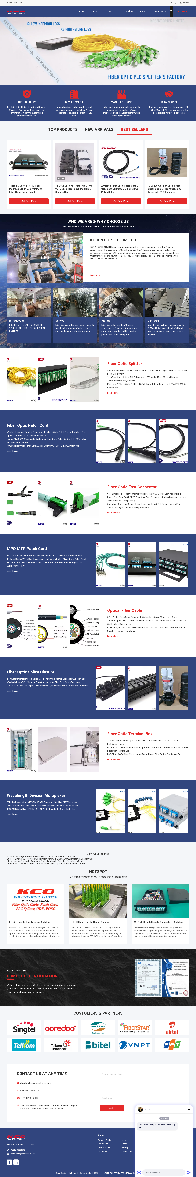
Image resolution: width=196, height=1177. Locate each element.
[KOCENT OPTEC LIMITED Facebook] (172, 3)
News (124, 1140)
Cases (124, 1144)
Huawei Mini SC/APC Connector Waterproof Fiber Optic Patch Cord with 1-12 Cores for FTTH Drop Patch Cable (46, 441)
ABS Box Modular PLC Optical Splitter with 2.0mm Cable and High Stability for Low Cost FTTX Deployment (147, 372)
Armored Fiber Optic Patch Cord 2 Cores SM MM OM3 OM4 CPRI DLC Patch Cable (44, 446)
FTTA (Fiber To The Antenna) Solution (29, 922)
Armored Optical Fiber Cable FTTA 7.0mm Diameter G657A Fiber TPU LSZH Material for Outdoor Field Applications (147, 622)
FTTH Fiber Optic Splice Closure (72, 185)
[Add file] (139, 1172)
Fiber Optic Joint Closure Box (117, 185)
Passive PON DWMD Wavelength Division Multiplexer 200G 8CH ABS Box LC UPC (43, 806)
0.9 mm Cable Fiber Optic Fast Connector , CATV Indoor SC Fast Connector (41, 863)
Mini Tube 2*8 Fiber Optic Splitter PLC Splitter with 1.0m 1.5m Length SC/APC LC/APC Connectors (146, 386)
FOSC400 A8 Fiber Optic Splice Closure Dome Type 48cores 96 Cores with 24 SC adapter (47, 686)
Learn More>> (96, 275)
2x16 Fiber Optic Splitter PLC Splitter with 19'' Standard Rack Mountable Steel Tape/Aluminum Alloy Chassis (142, 379)
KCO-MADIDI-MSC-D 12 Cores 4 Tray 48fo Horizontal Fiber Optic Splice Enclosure (43, 682)
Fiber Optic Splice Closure (30, 672)
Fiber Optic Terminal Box (129, 733)
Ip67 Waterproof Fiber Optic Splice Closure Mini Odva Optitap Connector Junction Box (46, 679)
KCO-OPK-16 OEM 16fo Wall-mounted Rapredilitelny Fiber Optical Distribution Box (144, 754)
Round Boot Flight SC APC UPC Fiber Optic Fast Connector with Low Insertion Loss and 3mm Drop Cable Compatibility (146, 499)
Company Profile (104, 1140)
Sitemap (125, 1148)
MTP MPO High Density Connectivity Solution (158, 922)
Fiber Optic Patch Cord (27, 425)
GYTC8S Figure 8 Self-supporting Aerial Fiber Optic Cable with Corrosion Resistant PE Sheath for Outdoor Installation (146, 629)
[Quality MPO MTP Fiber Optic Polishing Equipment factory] (167, 162)
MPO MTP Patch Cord (27, 548)
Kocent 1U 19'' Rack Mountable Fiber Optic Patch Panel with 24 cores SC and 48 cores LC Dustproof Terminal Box (148, 749)
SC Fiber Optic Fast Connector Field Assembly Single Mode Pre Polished (39, 856)
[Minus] (189, 1109)
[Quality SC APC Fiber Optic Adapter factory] (28, 162)
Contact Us (102, 1151)
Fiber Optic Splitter (124, 363)
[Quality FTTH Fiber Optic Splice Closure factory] (74, 162)
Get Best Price (28, 201)
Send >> (112, 1108)
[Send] (189, 1172)
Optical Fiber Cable (124, 610)
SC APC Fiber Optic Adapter (24, 185)
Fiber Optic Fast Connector (132, 487)
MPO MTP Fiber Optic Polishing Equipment (164, 187)
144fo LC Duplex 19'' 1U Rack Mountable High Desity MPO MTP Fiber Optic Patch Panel (46, 559)
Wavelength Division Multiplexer (36, 795)
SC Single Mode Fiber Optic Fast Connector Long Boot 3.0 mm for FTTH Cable (42, 859)
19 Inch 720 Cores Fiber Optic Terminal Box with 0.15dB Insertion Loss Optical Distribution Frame (142, 742)
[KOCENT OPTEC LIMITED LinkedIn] (176, 3)
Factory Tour (103, 1144)
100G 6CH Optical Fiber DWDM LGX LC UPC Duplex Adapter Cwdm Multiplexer (42, 809)
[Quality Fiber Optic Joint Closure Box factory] (120, 162)
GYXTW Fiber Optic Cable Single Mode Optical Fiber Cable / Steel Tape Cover (142, 617)
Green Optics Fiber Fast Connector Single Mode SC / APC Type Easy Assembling (144, 494)
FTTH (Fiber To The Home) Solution (91, 922)
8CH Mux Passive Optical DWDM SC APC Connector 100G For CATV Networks (42, 802)
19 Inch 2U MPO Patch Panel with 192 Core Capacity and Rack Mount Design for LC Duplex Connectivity (45, 564)
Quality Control (104, 1148)
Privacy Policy (127, 1151)
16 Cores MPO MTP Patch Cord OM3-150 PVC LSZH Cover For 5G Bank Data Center (45, 555)
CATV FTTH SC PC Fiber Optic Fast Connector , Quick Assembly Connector (41, 861)
